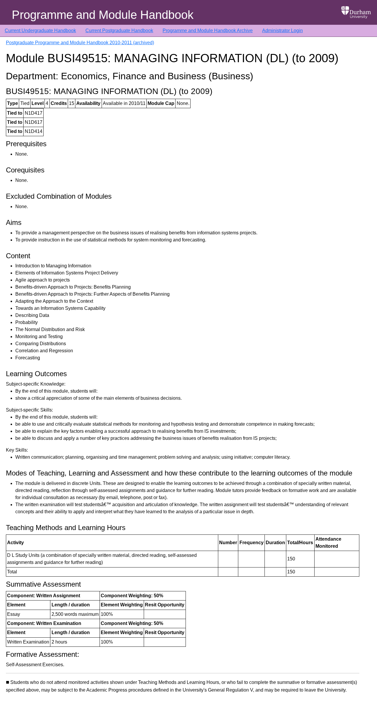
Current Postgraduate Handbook (119, 30)
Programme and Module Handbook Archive (208, 30)
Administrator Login (282, 30)
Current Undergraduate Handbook (40, 30)
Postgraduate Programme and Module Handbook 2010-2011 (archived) (80, 42)
